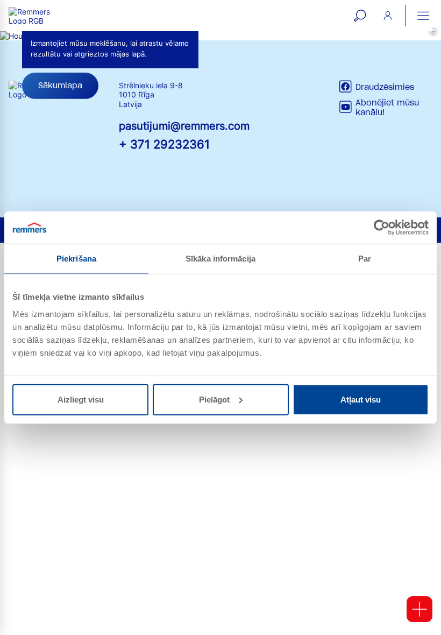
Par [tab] (364, 258)
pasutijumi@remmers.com (184, 125)
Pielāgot (214, 399)
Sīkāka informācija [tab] (220, 258)
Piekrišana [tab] (76, 258)
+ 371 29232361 (164, 144)
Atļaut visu (360, 399)
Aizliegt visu (81, 399)
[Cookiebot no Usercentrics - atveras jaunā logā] (382, 228)
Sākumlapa (60, 85)
